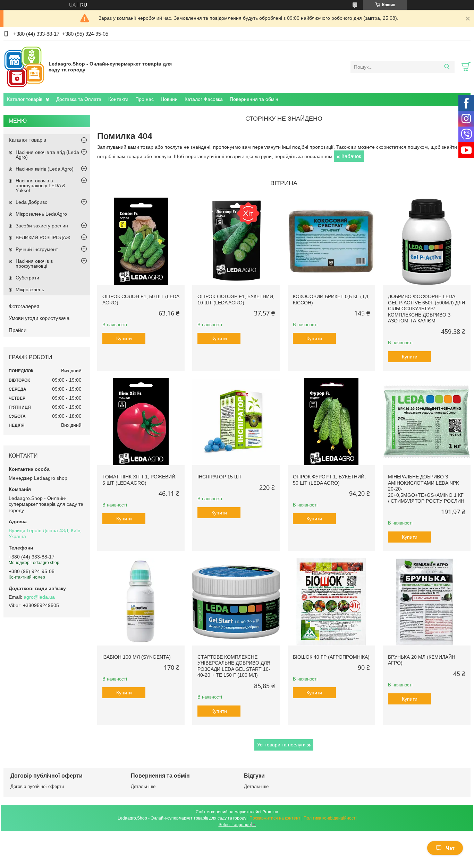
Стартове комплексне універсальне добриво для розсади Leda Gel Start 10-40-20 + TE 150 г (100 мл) (233, 666)
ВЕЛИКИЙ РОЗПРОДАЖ (43, 237)
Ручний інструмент (37, 249)
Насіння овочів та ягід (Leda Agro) (47, 154)
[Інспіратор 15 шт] (236, 421)
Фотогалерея (24, 306)
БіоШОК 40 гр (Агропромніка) (331, 657)
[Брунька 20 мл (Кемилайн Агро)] (426, 602)
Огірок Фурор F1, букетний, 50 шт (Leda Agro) (329, 480)
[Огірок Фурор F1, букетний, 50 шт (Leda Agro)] (331, 421)
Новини (169, 99)
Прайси (17, 330)
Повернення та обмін (254, 99)
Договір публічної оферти (37, 786)
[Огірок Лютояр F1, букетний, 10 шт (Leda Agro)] (236, 241)
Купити (124, 338)
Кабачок (351, 156)
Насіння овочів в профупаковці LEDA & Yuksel (40, 185)
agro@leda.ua (39, 597)
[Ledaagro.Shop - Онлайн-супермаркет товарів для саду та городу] (24, 66)
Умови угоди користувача (39, 318)
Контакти (118, 99)
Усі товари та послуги (281, 744)
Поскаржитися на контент (275, 818)
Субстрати (27, 277)
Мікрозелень (30, 289)
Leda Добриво (32, 202)
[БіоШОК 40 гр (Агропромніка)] (331, 602)
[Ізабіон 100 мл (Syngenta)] (141, 602)
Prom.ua (270, 811)
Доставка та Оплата (78, 99)
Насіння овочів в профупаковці (34, 263)
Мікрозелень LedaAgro (41, 214)
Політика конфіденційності (330, 818)
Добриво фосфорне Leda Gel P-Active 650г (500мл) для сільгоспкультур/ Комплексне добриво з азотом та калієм (426, 308)
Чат (450, 848)
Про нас (144, 99)
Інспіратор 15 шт (219, 476)
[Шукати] (447, 67)
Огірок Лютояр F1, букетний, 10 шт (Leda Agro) (235, 299)
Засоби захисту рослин (42, 225)
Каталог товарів (24, 99)
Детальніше (143, 786)
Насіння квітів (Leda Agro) (45, 169)
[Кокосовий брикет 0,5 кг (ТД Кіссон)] (331, 241)
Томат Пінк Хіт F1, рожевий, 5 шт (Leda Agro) (139, 480)
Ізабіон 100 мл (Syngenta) (136, 657)
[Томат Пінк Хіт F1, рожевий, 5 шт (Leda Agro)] (141, 421)
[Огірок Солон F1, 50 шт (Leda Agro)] (141, 241)
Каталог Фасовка (204, 99)
